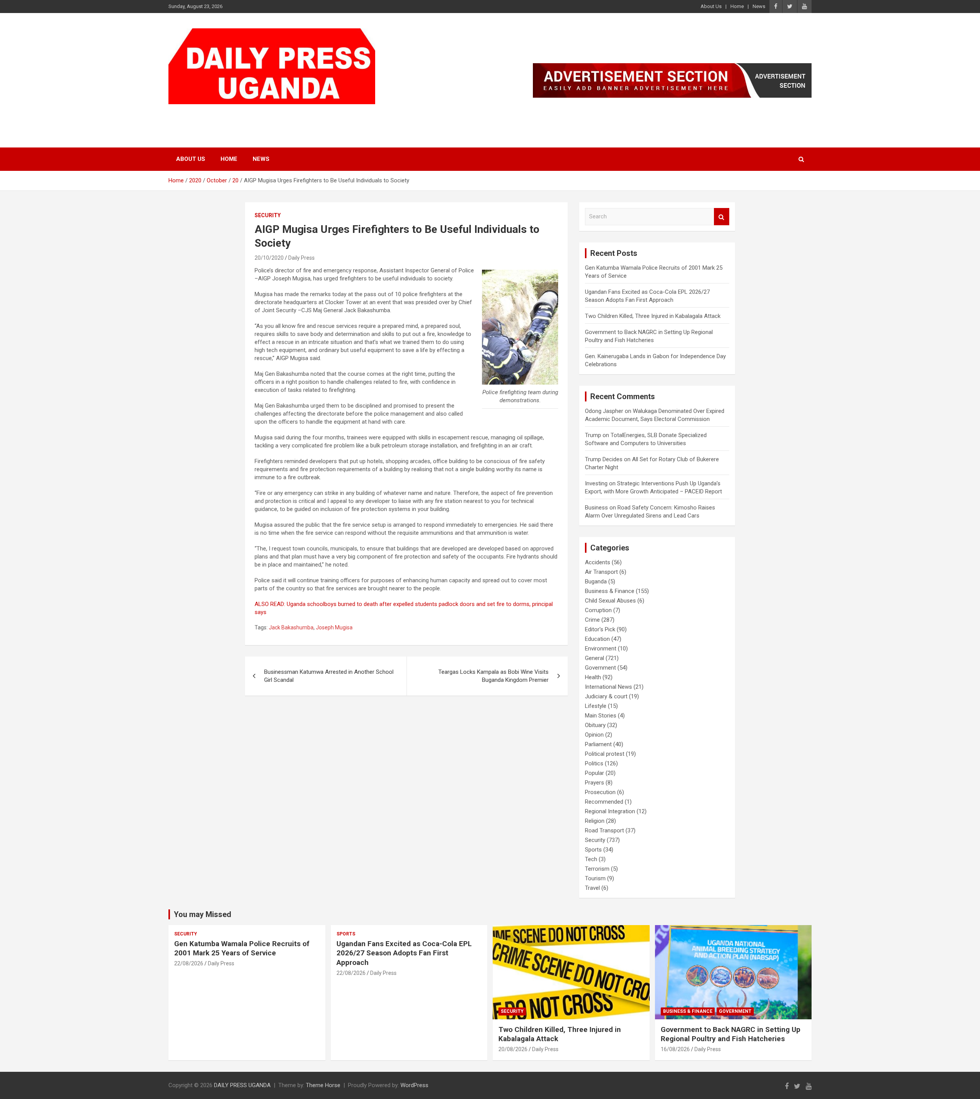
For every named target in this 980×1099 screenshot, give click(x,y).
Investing (596, 483)
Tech (591, 859)
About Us (711, 6)
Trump (593, 435)
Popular (594, 773)
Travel (592, 887)
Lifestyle (595, 706)
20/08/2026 (513, 1049)
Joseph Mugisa (334, 627)
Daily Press (301, 258)
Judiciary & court (606, 696)
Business (596, 507)
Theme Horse (323, 1085)
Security (268, 215)
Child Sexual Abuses (610, 600)
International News (608, 686)
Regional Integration (610, 811)
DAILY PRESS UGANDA (247, 114)
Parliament (598, 744)
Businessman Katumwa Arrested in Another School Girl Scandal (329, 675)
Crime (592, 619)
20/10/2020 (269, 258)
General (594, 658)
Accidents (597, 562)
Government (600, 667)
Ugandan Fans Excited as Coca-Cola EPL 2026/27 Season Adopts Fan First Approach (404, 953)
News (759, 6)
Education (597, 638)
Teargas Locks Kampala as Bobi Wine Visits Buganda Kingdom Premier (493, 675)
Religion (594, 820)
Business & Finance (609, 591)
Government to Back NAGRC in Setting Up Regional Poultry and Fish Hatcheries (730, 1034)
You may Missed (202, 914)
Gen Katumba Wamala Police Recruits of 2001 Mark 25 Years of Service (241, 948)
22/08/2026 (188, 963)
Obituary (595, 725)
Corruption (598, 610)
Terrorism (597, 868)
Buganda (596, 581)
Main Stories (600, 715)
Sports (593, 849)
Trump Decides (603, 459)
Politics (594, 763)
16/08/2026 (675, 1049)
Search (721, 216)
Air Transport (601, 571)
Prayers (594, 782)
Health (593, 677)
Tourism (595, 878)
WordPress (414, 1085)
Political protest (604, 753)
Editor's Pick (600, 629)
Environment (600, 648)
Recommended (604, 801)
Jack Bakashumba (291, 627)
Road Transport (604, 830)
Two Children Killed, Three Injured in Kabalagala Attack (652, 316)
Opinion (594, 734)
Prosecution (600, 792)
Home (737, 6)
